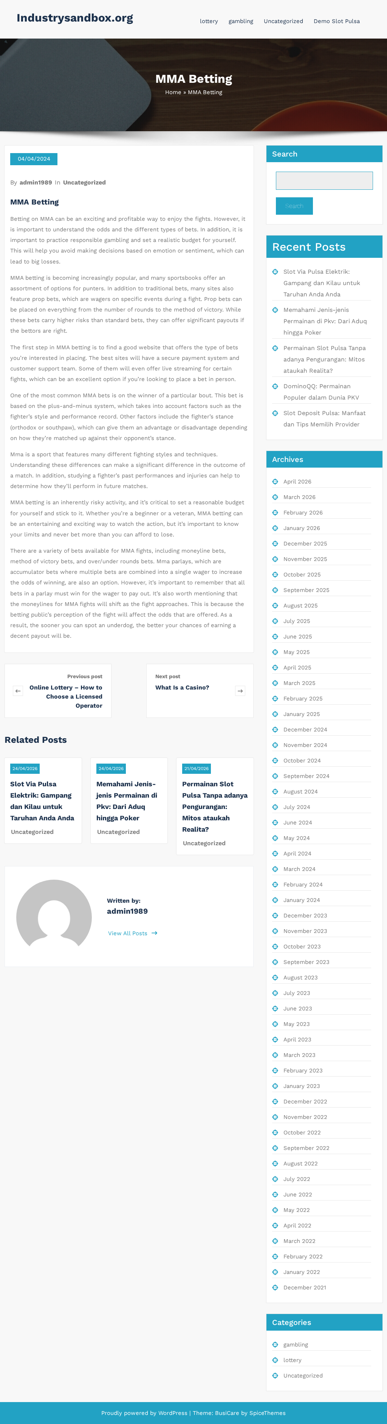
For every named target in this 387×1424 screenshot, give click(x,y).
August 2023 (300, 977)
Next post (167, 676)
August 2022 (300, 1163)
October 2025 (302, 574)
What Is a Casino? (182, 687)
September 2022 (306, 1148)
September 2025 (306, 590)
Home (173, 92)
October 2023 (302, 946)
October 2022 (302, 1132)
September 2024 (306, 776)
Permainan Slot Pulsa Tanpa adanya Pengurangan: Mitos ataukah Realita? (215, 806)
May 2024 (296, 838)
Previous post (84, 676)
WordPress (172, 1413)
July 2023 (296, 993)
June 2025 (297, 636)
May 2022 (296, 1210)
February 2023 (303, 1070)
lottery (209, 21)
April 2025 (297, 667)
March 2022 (299, 1241)
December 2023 (305, 915)
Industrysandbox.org (75, 17)
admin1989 (36, 182)
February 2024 (303, 884)
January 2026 (301, 528)
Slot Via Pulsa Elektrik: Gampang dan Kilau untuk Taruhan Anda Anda (321, 283)
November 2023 (305, 931)
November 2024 (305, 745)
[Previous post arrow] (18, 691)
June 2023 (297, 1008)
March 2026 (299, 497)
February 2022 (303, 1256)
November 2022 (305, 1117)
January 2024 (301, 900)
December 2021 (304, 1287)
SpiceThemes (267, 1413)
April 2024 (297, 853)
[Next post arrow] (240, 691)
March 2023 (299, 1055)
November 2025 (305, 559)
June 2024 (297, 822)
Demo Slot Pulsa (337, 21)
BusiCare (228, 1413)
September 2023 (306, 962)
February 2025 (303, 698)
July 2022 (296, 1179)
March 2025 (299, 683)
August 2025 (300, 605)
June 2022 (297, 1194)
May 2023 (296, 1024)
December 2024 (305, 729)
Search (284, 153)
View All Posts (128, 933)
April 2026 (297, 481)
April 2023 (297, 1039)
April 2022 (297, 1225)
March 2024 (299, 869)
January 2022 (301, 1272)
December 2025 (305, 543)
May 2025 (296, 652)
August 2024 (300, 791)
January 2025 (301, 714)
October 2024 (302, 760)
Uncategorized (283, 21)
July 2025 (296, 621)
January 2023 (301, 1086)
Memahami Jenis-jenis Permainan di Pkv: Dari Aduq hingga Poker (325, 321)
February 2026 (303, 512)
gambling (241, 21)
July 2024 (296, 807)
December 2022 (305, 1101)
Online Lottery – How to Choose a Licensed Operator (65, 696)
